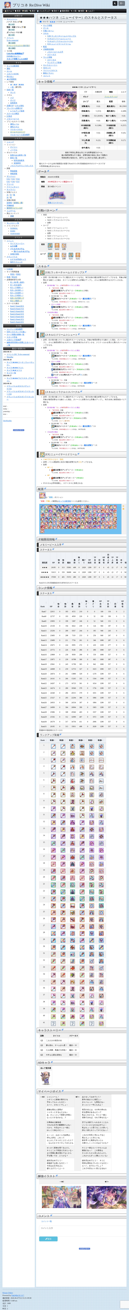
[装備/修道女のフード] (82, 761)
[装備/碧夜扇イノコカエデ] (91, 955)
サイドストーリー (17, 243)
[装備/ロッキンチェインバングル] (91, 900)
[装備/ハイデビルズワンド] (53, 803)
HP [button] (51, 606)
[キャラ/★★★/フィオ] (87, 516)
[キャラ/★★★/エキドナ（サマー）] (71, 512)
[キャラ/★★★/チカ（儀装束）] (79, 512)
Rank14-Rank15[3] (17, 314)
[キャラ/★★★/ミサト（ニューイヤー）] (50, 528)
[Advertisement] (19, 469)
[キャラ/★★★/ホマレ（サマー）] (91, 524)
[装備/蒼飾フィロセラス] (91, 990)
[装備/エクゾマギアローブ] (72, 831)
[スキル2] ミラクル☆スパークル (60, 41)
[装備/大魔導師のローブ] (72, 789)
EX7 (18, 182)
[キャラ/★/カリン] (46, 512)
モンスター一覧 (13, 223)
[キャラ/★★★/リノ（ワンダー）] (87, 520)
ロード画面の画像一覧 (15, 334)
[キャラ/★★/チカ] (42, 512)
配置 (45, 47)
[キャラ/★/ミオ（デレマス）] (58, 528)
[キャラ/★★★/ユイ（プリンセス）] (95, 512)
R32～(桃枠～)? (16, 301)
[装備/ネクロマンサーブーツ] (72, 803)
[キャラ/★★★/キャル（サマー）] (62, 512)
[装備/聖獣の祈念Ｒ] (91, 1018)
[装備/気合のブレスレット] (91, 747)
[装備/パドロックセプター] (53, 893)
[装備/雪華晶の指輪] (91, 907)
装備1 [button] (52, 740)
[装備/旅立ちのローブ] (72, 747)
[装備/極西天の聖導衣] (72, 851)
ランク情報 (47, 57)
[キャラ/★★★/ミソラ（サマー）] (54, 516)
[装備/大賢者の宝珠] (91, 810)
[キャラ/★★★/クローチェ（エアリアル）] (54, 524)
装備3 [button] (71, 740)
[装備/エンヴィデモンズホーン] (72, 928)
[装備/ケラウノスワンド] (53, 824)
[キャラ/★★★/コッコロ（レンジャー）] (58, 516)
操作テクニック (16, 262)
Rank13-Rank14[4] (17, 317)
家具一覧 (13, 158)
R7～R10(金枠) (16, 285)
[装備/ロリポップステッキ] (53, 865)
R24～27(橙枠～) (16, 296)
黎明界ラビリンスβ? (14, 208)
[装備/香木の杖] (53, 747)
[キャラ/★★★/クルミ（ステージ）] (75, 520)
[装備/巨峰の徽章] (91, 976)
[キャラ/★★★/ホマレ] (103, 520)
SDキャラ (47, 68)
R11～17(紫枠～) (16, 288)
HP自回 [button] (100, 603)
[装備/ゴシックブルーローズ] (72, 893)
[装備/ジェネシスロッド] (53, 817)
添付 (55, 11)
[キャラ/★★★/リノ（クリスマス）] (103, 512)
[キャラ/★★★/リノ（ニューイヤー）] (75, 528)
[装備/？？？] (53, 1025)
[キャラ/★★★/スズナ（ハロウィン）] (107, 512)
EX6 (13, 182)
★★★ (21, 84)
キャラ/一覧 (11, 373)
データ (46, 28)
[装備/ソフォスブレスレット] (91, 831)
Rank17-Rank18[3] (17, 306)
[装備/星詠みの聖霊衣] (72, 844)
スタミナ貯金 (12, 337)
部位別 (14, 277)
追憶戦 (9, 203)
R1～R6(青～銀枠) (17, 282)
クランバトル (12, 257)
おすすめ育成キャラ (18, 259)
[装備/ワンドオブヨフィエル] (53, 955)
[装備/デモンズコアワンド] (53, 928)
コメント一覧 (46, 1221)
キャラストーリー (50, 65)
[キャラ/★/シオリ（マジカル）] (79, 524)
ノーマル (13, 150)
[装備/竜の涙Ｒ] (91, 997)
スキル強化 (19, 106)
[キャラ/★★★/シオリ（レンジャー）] (83, 524)
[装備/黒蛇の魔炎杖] (53, 851)
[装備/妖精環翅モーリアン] (91, 969)
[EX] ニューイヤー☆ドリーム (59, 44)
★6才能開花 (11, 79)
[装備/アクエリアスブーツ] (72, 810)
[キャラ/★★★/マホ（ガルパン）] (42, 528)
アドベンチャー (13, 187)
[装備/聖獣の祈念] (91, 824)
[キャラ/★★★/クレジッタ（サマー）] (79, 520)
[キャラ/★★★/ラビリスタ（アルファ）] (62, 524)
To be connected (12, 40)
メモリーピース (13, 119)
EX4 (18, 179)
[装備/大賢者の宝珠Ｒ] (91, 1004)
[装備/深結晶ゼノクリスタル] (91, 844)
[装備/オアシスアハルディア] (72, 914)
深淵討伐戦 (14, 254)
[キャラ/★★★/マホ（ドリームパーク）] (115, 524)
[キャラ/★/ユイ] (99, 508)
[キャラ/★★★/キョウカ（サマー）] (66, 508)
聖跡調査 (13, 171)
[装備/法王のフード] (72, 796)
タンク (12, 92)
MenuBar (10, 357)
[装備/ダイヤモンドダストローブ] (72, 900)
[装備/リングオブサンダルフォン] (91, 962)
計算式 (9, 116)
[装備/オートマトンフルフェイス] (72, 976)
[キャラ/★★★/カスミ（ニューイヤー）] (46, 520)
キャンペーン (12, 19)
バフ (12, 98)
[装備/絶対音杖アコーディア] (53, 907)
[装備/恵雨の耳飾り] (91, 879)
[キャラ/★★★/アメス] (91, 516)
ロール (9, 71)
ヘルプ (90, 11)
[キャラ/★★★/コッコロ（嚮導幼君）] (58, 520)
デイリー (13, 147)
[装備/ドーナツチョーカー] (91, 872)
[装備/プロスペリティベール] (72, 837)
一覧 (74, 11)
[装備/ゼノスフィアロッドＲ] (53, 1004)
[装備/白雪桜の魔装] (72, 879)
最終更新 (65, 11)
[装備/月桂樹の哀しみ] (82, 789)
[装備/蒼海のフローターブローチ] (91, 948)
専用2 (18, 274)
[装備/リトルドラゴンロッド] (53, 754)
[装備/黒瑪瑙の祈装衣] (72, 865)
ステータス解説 (13, 114)
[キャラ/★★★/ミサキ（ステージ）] (107, 516)
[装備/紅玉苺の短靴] (72, 969)
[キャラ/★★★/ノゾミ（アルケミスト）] (46, 524)
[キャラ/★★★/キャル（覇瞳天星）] (87, 512)
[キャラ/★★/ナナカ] (42, 520)
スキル (46, 33)
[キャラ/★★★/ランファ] (58, 512)
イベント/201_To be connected (18, 354)
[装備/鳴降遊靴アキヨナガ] (72, 948)
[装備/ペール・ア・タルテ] (53, 934)
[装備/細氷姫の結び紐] (91, 837)
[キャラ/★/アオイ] (54, 512)
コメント (46, 76)
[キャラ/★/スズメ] (50, 524)
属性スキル (14, 127)
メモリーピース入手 (55, 52)
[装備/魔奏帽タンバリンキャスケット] (72, 907)
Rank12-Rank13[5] (17, 319)
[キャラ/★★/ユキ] (83, 508)
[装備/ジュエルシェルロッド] (53, 886)
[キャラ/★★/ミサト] (54, 520)
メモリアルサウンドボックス (21, 166)
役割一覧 (10, 90)
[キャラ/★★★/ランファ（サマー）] (79, 528)
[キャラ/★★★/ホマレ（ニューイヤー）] (99, 524)
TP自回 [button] (108, 603)
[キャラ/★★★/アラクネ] (66, 520)
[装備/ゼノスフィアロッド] (53, 810)
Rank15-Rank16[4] (17, 311)
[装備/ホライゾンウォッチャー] (72, 941)
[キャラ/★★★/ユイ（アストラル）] (83, 512)
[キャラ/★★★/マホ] (107, 508)
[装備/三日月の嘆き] (91, 796)
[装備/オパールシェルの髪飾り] (91, 893)
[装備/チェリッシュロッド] (53, 879)
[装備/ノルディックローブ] (72, 761)
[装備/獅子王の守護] (101, 796)
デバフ (12, 100)
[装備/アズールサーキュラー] (91, 983)
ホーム (9, 11)
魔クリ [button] (93, 603)
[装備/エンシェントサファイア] (91, 921)
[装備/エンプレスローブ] (72, 824)
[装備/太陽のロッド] (53, 789)
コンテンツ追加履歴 (15, 329)
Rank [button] (43, 606)
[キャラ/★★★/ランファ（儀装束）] (66, 512)
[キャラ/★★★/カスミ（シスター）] (71, 528)
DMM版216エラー (14, 56)
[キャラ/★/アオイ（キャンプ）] (71, 520)
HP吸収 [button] (122, 603)
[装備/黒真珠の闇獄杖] (53, 858)
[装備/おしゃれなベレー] (82, 747)
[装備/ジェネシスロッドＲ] (53, 1011)
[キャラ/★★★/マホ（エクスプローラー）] (111, 508)
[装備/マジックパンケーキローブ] (72, 872)
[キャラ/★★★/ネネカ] (87, 528)
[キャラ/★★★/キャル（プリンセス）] (83, 516)
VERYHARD (15, 234)
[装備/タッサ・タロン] (72, 934)
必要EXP (10, 106)
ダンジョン (11, 176)
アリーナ (10, 184)
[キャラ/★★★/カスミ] (95, 520)
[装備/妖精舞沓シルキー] (72, 962)
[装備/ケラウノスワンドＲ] (53, 1018)
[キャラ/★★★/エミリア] (111, 520)
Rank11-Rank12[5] (17, 322)
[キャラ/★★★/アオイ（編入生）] (83, 528)
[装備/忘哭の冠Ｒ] (72, 1004)
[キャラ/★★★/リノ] (46, 528)
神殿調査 (13, 174)
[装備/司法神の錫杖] (53, 796)
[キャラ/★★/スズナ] (111, 524)
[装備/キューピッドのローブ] (72, 775)
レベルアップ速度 (17, 111)
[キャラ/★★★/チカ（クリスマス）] (91, 512)
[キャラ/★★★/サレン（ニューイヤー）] (58, 524)
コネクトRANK (13, 74)
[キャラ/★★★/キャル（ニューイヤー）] (66, 528)
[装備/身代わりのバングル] (101, 803)
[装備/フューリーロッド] (53, 782)
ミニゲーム (11, 211)
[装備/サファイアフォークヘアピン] (91, 941)
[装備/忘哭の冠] (72, 817)
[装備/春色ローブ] (72, 754)
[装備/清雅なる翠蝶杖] (53, 844)
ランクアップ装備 (54, 63)
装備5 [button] (90, 740)
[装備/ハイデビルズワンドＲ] (53, 997)
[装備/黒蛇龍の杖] (53, 831)
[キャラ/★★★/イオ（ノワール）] (75, 524)
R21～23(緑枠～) (16, 293)
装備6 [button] (100, 740)
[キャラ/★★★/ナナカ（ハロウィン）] (111, 516)
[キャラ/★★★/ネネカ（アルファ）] (115, 512)
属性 (8, 69)
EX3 (13, 179)
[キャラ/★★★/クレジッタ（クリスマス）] (115, 520)
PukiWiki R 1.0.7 (17, 1295)
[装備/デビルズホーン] (53, 775)
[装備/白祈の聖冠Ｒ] (72, 1011)
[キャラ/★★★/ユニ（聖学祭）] (75, 508)
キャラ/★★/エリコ (14, 370)
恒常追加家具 (19, 160)
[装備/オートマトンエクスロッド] (53, 976)
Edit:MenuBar (7, 421)
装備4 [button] (81, 740)
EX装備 (10, 269)
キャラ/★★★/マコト (15, 368)
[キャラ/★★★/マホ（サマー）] (115, 508)
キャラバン (11, 190)
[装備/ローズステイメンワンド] (53, 921)
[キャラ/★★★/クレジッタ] (62, 516)
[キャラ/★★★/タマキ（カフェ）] (50, 508)
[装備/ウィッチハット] (82, 775)
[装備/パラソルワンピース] (72, 886)
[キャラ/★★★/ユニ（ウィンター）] (95, 524)
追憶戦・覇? (18, 203)
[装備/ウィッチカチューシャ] (72, 768)
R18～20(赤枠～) (16, 290)
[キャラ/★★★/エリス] (95, 508)
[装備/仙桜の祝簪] (91, 886)
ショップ (10, 142)
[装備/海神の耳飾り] (91, 817)
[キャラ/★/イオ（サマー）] (66, 524)
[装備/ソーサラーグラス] (101, 782)
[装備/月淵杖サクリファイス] (53, 837)
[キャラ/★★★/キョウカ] (71, 508)
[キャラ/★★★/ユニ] (79, 508)
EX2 (8, 179)
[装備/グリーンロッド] (63, 754)
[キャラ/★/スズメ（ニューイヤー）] (42, 524)
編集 (26, 11)
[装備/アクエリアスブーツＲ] (72, 997)
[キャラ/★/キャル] (75, 516)
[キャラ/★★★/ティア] (99, 516)
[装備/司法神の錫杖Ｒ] (53, 990)
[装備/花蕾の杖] (53, 768)
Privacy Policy (8, 1293)
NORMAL (14, 228)
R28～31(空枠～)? (17, 298)
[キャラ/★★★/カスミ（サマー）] (50, 520)
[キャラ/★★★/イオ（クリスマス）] (79, 516)
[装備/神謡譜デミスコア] (91, 914)
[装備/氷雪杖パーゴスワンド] (53, 900)
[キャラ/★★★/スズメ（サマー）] (75, 512)
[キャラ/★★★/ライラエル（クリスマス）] (66, 516)
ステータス (51, 55)
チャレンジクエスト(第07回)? (18, 46)
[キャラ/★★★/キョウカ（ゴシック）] (58, 508)
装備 (8, 277)
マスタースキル (16, 129)
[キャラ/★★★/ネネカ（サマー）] (99, 528)
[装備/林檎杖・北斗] (53, 969)
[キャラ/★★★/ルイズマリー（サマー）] (42, 516)
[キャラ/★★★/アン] (115, 528)
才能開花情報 (48, 49)
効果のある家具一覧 (18, 155)
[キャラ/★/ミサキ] (111, 512)
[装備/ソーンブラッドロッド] (53, 761)
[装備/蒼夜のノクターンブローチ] (91, 858)
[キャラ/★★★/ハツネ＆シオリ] (62, 520)
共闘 (12, 216)
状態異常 (13, 103)
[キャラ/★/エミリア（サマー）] (107, 520)
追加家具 (17, 163)
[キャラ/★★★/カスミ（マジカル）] (91, 520)
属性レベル (14, 124)
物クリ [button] (86, 603)
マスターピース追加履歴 (20, 135)
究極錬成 (10, 205)
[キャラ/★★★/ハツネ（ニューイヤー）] (42, 497)
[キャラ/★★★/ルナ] (99, 512)
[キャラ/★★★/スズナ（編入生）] (71, 516)
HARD (12, 231)
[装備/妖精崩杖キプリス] (53, 962)
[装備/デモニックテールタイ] (91, 934)
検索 (82, 11)
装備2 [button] (61, 740)
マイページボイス (50, 70)
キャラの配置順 (65, 501)
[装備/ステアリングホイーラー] (53, 941)
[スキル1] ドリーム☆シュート (59, 39)
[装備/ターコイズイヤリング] (91, 775)
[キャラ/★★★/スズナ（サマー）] (107, 524)
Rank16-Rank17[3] (17, 309)
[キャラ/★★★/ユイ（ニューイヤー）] (95, 516)
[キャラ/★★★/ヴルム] (103, 524)
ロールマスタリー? (17, 132)
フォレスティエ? (111, 97)
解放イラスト (48, 73)
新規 (18, 11)
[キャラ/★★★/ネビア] (46, 508)
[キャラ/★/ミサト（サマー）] (54, 528)
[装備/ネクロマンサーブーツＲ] (72, 990)
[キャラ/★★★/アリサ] (42, 532)
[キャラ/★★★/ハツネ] (46, 516)
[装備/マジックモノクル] (91, 768)
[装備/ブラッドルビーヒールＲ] (72, 1018)
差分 (33, 11)
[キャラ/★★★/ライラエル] (115, 516)
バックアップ (44, 11)
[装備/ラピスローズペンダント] (91, 928)
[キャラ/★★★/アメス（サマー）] (103, 516)
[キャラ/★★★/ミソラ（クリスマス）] (95, 528)
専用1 (12, 274)
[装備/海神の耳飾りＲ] (91, 1011)
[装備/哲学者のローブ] (72, 782)
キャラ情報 (47, 25)
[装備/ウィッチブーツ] (82, 754)
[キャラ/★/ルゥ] (107, 528)
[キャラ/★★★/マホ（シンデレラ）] (103, 528)
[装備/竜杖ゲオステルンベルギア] (53, 983)
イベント (10, 38)
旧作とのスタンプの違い (16, 332)
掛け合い (10, 76)
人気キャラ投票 (13, 340)
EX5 (8, 182)
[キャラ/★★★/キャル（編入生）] (87, 508)
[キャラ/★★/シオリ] (87, 524)
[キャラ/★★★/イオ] (71, 524)
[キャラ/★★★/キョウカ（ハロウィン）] (54, 508)
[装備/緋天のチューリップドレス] (72, 858)
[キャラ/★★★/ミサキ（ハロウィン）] (62, 508)
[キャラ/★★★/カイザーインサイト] (91, 528)
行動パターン (48, 31)
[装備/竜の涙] (91, 803)
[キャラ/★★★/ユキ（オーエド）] (103, 508)
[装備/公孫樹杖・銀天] (53, 948)
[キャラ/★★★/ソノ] (111, 528)
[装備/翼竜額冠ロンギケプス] (72, 983)
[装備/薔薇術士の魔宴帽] (72, 921)
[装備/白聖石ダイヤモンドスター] (91, 865)
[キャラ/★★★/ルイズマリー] (50, 516)
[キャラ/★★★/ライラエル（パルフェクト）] (99, 520)
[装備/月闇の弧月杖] (53, 872)
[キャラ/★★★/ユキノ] (42, 508)
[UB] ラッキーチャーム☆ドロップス (61, 36)
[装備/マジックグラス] (91, 761)
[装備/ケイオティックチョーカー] (91, 851)
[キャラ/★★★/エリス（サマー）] (50, 512)
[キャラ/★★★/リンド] (62, 528)
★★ (15, 84)
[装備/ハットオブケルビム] (72, 955)
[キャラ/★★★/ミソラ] (83, 520)
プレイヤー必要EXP (14, 108)
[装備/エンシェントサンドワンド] (53, 914)
